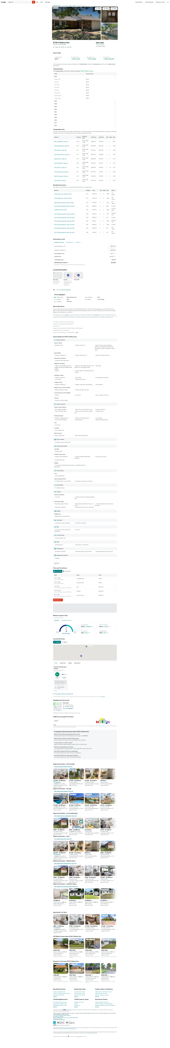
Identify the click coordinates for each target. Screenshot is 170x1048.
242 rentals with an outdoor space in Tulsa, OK (65, 886)
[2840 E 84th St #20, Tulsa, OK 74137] (92, 943)
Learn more (103, 696)
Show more (57, 600)
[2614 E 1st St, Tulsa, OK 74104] (76, 893)
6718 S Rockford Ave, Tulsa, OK (61, 145)
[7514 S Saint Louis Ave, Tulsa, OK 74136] (92, 968)
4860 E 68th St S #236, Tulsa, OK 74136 (64, 202)
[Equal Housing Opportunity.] (68, 1036)
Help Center (79, 1036)
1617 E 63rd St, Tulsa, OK (60, 180)
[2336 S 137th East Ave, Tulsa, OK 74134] (60, 823)
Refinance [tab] (78, 242)
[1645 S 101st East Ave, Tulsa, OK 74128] (107, 870)
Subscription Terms (97, 1027)
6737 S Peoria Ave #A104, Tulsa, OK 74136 (64, 228)
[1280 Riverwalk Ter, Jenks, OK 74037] (108, 919)
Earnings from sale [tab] (59, 242)
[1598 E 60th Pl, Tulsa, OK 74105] (108, 968)
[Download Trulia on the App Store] (61, 1022)
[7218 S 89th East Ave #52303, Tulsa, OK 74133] (92, 823)
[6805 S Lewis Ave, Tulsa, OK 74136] (92, 870)
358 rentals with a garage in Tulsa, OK (63, 791)
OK (66, 5)
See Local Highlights (68, 708)
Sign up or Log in (160, 2)
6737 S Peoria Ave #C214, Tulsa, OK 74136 (64, 214)
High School (77, 663)
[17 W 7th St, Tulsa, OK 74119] (60, 798)
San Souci (63, 44)
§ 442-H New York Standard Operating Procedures (62, 1015)
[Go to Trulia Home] (4, 2)
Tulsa (70, 5)
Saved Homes (138, 2)
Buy (37, 2)
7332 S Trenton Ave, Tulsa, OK (61, 171)
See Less (57, 563)
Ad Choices (112, 1027)
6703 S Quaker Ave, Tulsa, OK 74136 (63, 198)
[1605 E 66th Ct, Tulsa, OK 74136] (76, 968)
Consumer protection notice (73, 1017)
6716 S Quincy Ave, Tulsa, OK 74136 (62, 194)
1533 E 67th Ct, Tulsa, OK (60, 167)
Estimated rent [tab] (69, 242)
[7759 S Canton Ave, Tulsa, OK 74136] (60, 943)
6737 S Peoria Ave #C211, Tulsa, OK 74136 (64, 224)
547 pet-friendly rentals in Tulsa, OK (63, 766)
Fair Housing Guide (70, 1027)
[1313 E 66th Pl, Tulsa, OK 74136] (60, 968)
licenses (88, 1013)
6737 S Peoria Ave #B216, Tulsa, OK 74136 (64, 206)
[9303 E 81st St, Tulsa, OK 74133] (92, 798)
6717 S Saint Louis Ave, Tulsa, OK (62, 154)
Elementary (63, 663)
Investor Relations (85, 1027)
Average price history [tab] (66, 620)
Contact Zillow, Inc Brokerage (59, 1019)
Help (102, 1027)
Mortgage (47, 2)
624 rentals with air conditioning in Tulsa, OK (65, 816)
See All (56, 720)
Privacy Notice (106, 1027)
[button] (33, 2)
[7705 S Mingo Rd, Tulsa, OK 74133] (76, 798)
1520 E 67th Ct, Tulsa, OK (60, 150)
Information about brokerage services (62, 1017)
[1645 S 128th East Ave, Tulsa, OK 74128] (60, 893)
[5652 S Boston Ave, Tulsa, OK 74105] (76, 943)
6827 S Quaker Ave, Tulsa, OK (61, 141)
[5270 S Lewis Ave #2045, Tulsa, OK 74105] (107, 774)
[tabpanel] (85, 255)
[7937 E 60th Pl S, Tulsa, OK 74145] (60, 774)
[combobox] (21, 2)
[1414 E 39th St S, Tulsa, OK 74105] (92, 919)
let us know (95, 1032)
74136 (74, 5)
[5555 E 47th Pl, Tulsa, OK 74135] (107, 823)
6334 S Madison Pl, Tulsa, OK (61, 163)
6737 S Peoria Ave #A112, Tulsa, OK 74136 (64, 232)
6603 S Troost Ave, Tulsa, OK (61, 176)
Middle (70, 663)
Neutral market (66, 633)
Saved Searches (149, 2)
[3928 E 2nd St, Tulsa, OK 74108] (92, 893)
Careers (75, 1027)
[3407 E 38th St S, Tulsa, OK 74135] (107, 893)
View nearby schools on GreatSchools (64, 693)
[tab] (57, 571)
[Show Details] (115, 76)
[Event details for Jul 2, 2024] (115, 587)
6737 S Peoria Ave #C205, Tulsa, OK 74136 (64, 221)
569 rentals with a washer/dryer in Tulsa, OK (65, 863)
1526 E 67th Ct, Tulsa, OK (60, 158)
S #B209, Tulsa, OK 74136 (60, 209)
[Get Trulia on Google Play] (70, 1022)
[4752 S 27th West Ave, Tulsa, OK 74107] (108, 943)
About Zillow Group (62, 1027)
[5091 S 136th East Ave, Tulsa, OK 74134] (76, 823)
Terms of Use (91, 1027)
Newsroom (79, 1027)
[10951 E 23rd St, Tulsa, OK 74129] (76, 774)
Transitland (70, 1009)
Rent (41, 2)
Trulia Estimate (59, 71)
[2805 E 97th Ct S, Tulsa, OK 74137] (107, 798)
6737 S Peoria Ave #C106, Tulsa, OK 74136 (64, 217)
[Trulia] (54, 1022)
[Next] (116, 778)
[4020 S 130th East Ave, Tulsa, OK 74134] (92, 774)
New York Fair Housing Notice (58, 1016)
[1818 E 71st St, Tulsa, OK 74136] (60, 919)
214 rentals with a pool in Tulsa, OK (63, 839)
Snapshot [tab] (56, 620)
